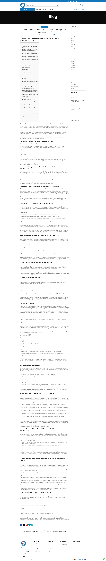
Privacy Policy (37, 545)
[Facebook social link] (64, 1)
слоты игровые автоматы (59, 147)
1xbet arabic (73, 32)
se (71, 80)
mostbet (72, 61)
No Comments (77, 97)
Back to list (45, 531)
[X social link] (65, 1)
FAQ (36, 543)
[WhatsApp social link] (73, 1)
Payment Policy (37, 551)
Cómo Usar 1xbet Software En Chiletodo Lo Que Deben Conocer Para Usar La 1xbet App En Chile (77, 107)
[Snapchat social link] (75, 1)
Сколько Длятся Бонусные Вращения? (29, 119)
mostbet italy (73, 65)
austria (72, 42)
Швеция (72, 88)
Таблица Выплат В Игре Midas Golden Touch (30, 94)
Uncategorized (54, 20)
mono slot (72, 57)
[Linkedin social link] (72, 1)
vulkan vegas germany (74, 86)
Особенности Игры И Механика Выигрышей (30, 102)
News (72, 71)
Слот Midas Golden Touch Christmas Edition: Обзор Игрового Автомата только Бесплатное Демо (30, 91)
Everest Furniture (43, 34)
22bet (72, 38)
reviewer (72, 78)
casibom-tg (73, 48)
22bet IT (72, 40)
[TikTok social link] (76, 1)
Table (49, 551)
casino (72, 50)
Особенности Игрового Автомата (28, 88)
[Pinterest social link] (70, 1)
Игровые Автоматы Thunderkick (27, 65)
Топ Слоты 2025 (25, 69)
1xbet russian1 (73, 36)
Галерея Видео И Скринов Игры (27, 86)
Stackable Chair (51, 548)
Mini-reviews (73, 53)
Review (72, 76)
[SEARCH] (57, 5)
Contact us (76, 543)
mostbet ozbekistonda (75, 67)
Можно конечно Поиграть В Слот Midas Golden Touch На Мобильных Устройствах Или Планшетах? (30, 77)
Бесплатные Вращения (26, 67)
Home (50, 20)
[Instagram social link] (67, 1)
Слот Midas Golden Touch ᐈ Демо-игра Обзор (30, 83)
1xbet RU (72, 34)
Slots (71, 82)
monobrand (73, 59)
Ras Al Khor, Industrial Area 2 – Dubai (65, 544)
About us (76, 545)
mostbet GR (73, 63)
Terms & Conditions (38, 548)
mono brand (73, 55)
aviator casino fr (73, 44)
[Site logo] (22, 5)
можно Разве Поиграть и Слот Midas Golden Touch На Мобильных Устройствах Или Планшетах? (29, 50)
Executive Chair (51, 543)
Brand (72, 46)
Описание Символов (25, 96)
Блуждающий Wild (25, 84)
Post (71, 74)
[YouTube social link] (69, 1)
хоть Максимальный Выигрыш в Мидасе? (29, 101)
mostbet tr (72, 69)
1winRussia (73, 29)
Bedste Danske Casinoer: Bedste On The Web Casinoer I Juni (78, 101)
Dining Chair (50, 545)
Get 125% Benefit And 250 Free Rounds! (77, 95)
